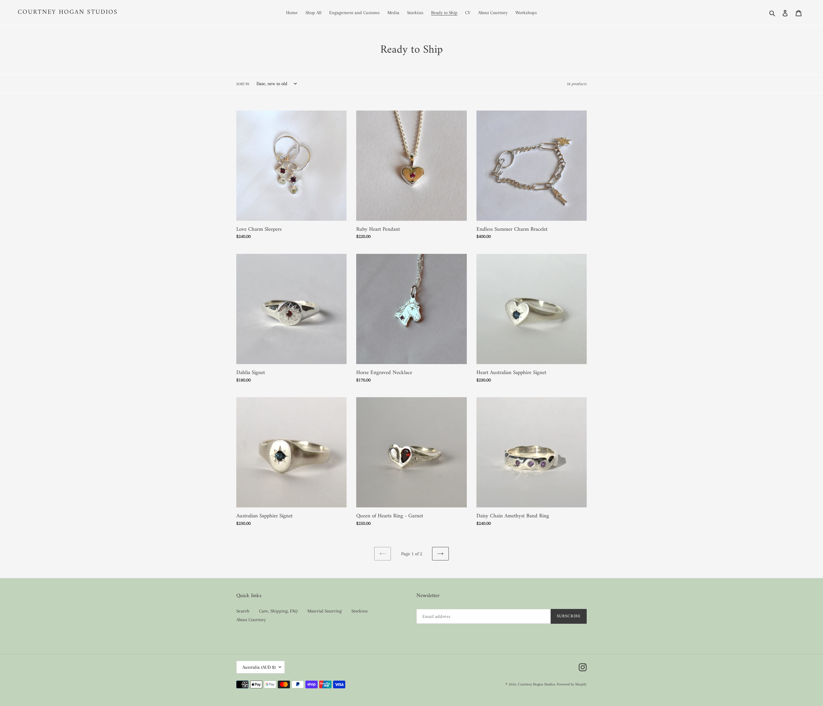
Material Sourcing (324, 610)
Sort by (242, 84)
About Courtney (251, 619)
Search (242, 610)
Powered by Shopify (572, 684)
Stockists (359, 610)
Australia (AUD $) (259, 667)
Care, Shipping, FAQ (278, 610)
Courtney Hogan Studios (68, 12)
